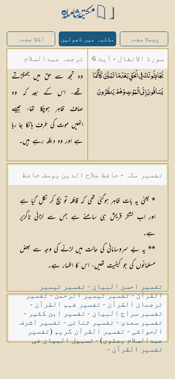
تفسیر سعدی (142, 322)
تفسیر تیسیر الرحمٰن (92, 295)
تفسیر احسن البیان (127, 286)
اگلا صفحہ (31, 39)
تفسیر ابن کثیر (57, 313)
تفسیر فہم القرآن (68, 304)
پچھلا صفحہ (144, 39)
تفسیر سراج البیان (127, 313)
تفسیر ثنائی (91, 322)
